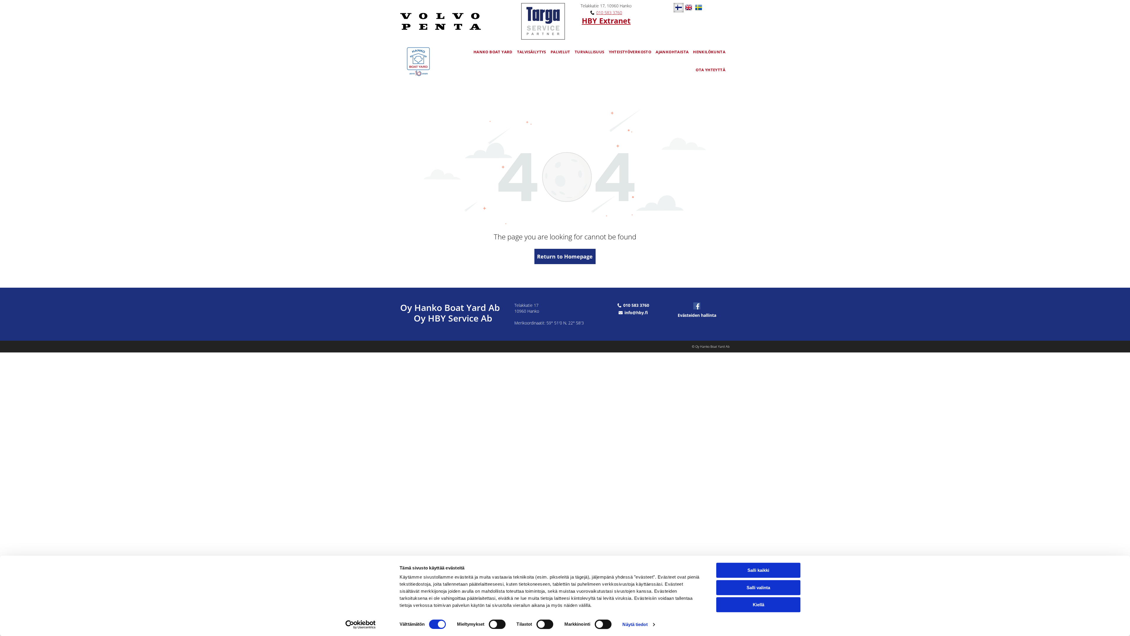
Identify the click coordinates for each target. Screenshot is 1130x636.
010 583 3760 (609, 12)
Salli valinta (758, 587)
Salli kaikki (758, 570)
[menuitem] (495, 52)
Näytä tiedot (634, 624)
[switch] (497, 624)
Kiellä (758, 604)
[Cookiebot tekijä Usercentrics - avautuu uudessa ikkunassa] (360, 624)
